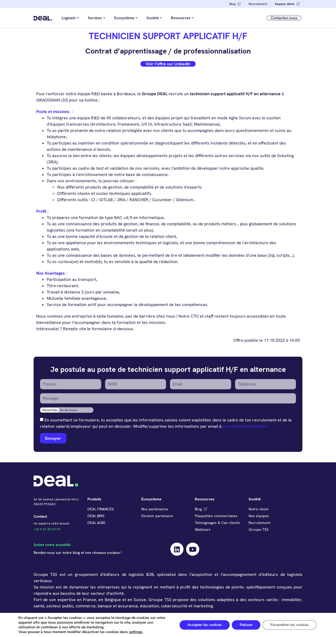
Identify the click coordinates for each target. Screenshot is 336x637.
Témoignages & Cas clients (217, 522)
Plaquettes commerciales (216, 515)
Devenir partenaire (157, 515)
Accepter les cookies (204, 624)
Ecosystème (124, 17)
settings (135, 632)
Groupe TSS (259, 529)
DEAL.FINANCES (100, 509)
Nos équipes (259, 515)
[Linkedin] (176, 549)
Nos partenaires (154, 509)
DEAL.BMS (95, 515)
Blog (232, 4)
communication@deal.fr (245, 426)
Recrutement (258, 4)
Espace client (285, 4)
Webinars (203, 529)
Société (152, 17)
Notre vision (259, 509)
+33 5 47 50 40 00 (47, 529)
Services (95, 17)
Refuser (246, 624)
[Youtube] (192, 549)
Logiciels (69, 17)
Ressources (181, 17)
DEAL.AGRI (96, 522)
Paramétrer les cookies (289, 624)
